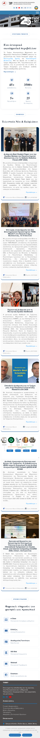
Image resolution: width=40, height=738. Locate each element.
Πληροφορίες (27, 735)
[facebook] (17, 8)
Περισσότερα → (31, 192)
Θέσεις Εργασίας (9, 710)
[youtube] (19, 8)
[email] (22, 8)
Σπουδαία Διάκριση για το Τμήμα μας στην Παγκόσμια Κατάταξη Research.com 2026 (20, 387)
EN (30, 8)
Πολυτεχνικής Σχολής (12, 58)
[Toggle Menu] (37, 13)
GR (28, 8)
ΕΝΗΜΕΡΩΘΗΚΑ (15, 735)
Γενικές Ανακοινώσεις (10, 706)
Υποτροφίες (7, 712)
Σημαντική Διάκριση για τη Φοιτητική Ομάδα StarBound (20, 310)
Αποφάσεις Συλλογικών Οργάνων (14, 714)
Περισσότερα (9, 72)
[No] (38, 732)
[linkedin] (15, 8)
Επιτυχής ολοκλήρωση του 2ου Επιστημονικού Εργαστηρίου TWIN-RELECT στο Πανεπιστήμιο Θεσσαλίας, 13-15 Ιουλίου (20, 233)
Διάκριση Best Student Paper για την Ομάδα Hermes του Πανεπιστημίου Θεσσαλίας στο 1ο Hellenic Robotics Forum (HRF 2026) (20, 157)
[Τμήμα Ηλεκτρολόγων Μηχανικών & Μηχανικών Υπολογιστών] (20, 3)
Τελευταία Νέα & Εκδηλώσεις (14, 197)
